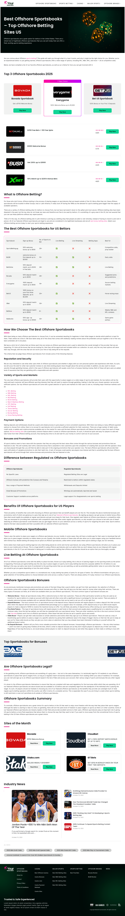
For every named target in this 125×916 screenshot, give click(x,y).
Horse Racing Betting (15, 415)
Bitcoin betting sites (17, 431)
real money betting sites (98, 221)
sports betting (31, 58)
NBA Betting (12, 393)
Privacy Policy (21, 883)
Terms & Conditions (23, 887)
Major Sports (93, 3)
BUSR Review (92, 877)
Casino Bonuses (39, 877)
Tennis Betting (12, 408)
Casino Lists (38, 881)
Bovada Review (92, 873)
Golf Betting (12, 406)
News (108, 869)
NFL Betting (12, 391)
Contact (19, 879)
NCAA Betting (12, 400)
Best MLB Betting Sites (59, 873)
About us (20, 875)
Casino (80, 3)
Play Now (22, 110)
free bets (14, 613)
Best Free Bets (74, 873)
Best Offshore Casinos (41, 873)
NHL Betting (12, 395)
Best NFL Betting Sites (59, 881)
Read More (34, 743)
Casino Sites (38, 891)
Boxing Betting (13, 413)
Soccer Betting (13, 411)
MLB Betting (12, 397)
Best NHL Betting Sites (59, 885)
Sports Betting (66, 3)
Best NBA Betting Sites (59, 877)
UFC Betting (12, 404)
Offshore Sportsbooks (46, 3)
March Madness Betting (16, 402)
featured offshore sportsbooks (67, 515)
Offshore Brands (112, 3)
